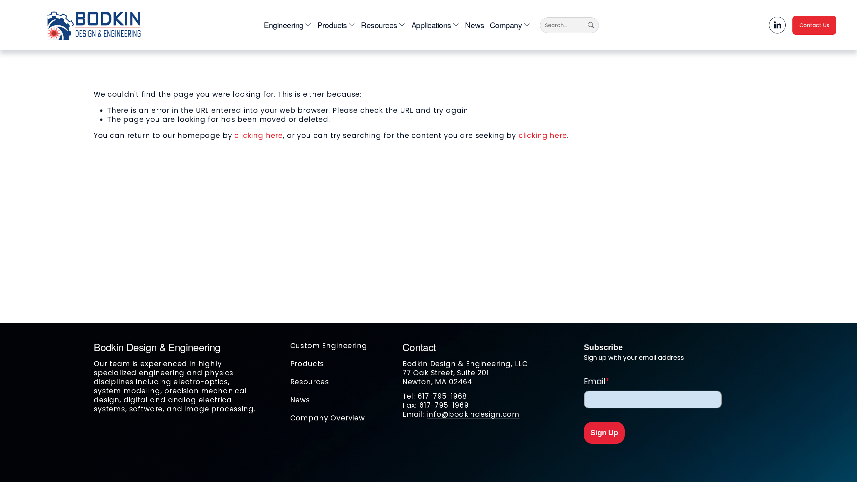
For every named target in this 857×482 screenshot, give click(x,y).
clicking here (258, 135)
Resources (309, 381)
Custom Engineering (328, 345)
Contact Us (814, 25)
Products (307, 363)
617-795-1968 (442, 396)
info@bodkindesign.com (473, 414)
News (474, 25)
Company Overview (327, 417)
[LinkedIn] (777, 25)
